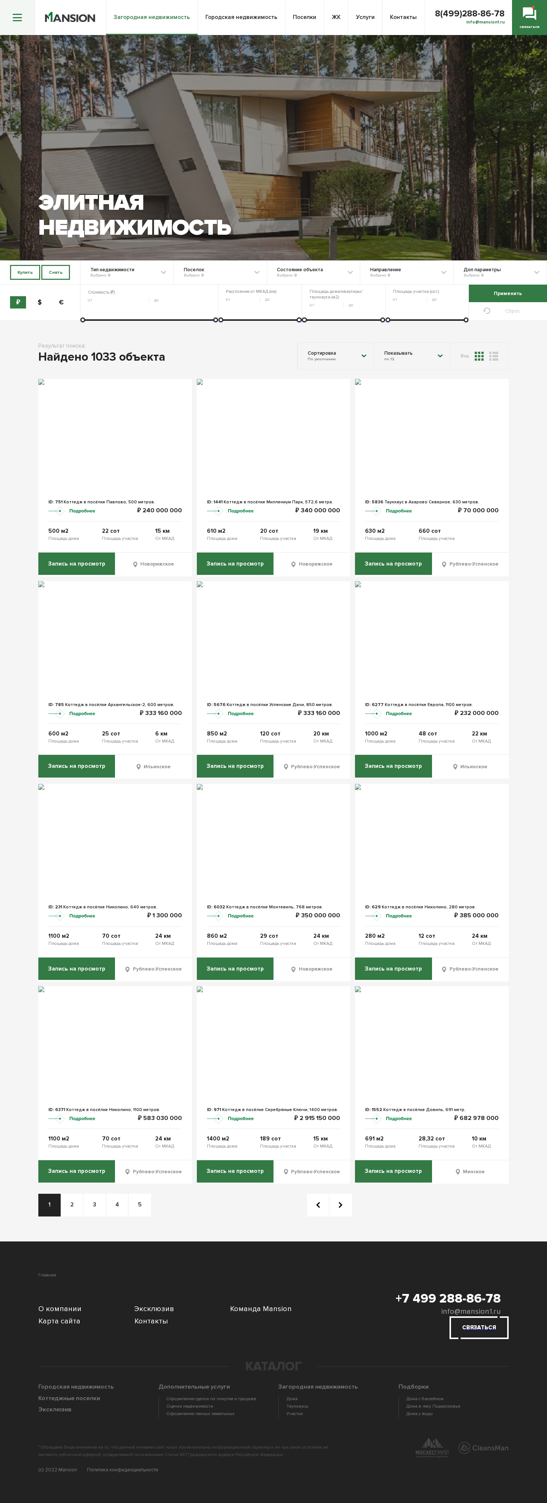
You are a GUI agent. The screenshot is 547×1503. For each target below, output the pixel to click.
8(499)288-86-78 (470, 14)
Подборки (414, 1386)
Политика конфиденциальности (122, 1470)
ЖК (336, 17)
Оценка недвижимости (189, 1406)
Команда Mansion (261, 1308)
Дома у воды (419, 1414)
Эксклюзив (154, 1308)
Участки (295, 1414)
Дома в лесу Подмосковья (433, 1406)
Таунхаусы (297, 1406)
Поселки (304, 17)
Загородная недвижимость (151, 17)
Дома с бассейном (425, 1399)
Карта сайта (59, 1321)
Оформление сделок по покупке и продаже (211, 1399)
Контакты (403, 17)
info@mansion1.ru (471, 1311)
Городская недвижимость (241, 17)
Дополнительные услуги (194, 1386)
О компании (59, 1308)
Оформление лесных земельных (200, 1414)
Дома (292, 1399)
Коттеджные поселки (69, 1398)
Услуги (365, 17)
